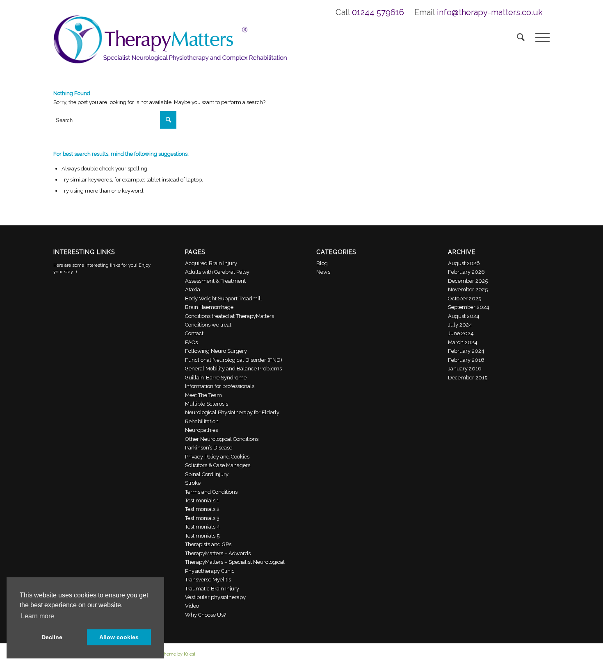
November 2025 (468, 289)
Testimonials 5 (202, 536)
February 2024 (466, 351)
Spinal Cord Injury (206, 474)
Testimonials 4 (202, 527)
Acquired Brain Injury (211, 263)
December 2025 (468, 281)
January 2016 (465, 368)
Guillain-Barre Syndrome (216, 377)
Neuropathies (201, 430)
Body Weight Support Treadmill (223, 298)
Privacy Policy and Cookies (217, 457)
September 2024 (468, 307)
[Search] (521, 36)
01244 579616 (378, 12)
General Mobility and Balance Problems (233, 368)
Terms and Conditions (211, 492)
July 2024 (460, 325)
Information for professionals (219, 386)
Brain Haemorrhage (209, 307)
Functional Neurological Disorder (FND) (233, 360)
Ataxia (192, 289)
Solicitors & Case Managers (217, 465)
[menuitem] (521, 36)
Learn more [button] (37, 616)
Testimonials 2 (202, 509)
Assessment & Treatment (215, 281)
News (323, 272)
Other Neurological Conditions (221, 439)
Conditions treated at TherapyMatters (229, 316)
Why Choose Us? (205, 615)
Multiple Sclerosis (206, 404)
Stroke (193, 483)
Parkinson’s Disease (208, 448)
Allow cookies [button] (119, 637)
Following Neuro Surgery (216, 351)
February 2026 (466, 272)
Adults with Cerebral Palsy (217, 272)
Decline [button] (51, 637)
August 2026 (464, 263)
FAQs (191, 342)
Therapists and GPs (208, 544)
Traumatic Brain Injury (212, 589)
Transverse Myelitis (208, 579)
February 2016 (466, 360)
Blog (322, 263)
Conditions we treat (208, 325)
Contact (194, 333)
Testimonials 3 (202, 518)
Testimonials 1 (202, 500)
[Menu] (540, 36)
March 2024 (462, 342)
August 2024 (464, 316)
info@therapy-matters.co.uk (490, 12)
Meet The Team (203, 395)
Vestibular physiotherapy (215, 597)
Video (192, 606)
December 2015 (467, 377)
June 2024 (461, 333)
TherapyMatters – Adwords (218, 553)
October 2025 (464, 298)
